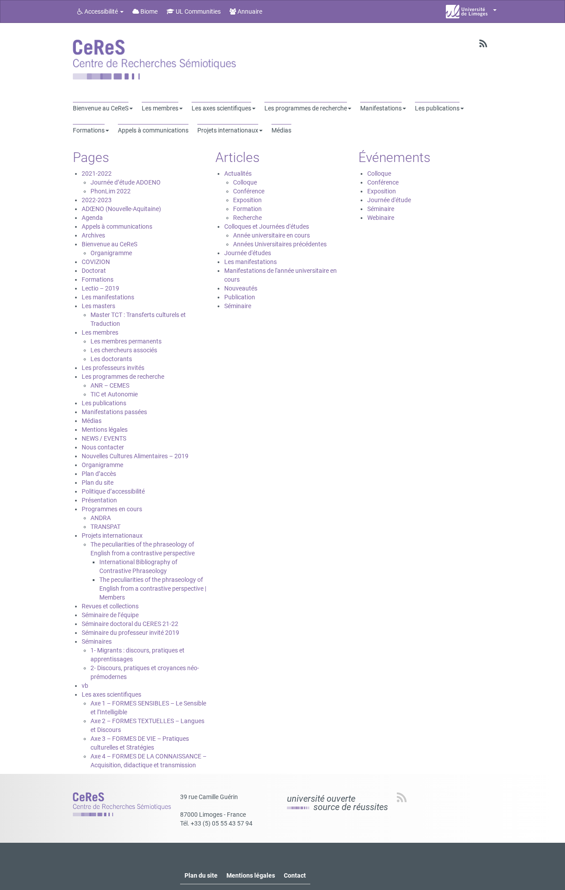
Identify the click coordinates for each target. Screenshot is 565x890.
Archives (93, 235)
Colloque (245, 182)
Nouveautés (240, 288)
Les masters (98, 305)
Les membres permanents (126, 341)
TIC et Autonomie (114, 394)
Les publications (104, 403)
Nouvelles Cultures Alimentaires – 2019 (135, 456)
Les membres (100, 332)
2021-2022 (97, 173)
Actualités (238, 173)
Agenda (92, 217)
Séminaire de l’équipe (110, 614)
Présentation (99, 500)
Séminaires (97, 641)
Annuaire (249, 11)
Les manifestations (108, 297)
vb (85, 685)
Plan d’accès (99, 473)
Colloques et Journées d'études (266, 226)
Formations (97, 279)
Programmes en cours (112, 509)
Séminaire (237, 305)
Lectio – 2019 (100, 288)
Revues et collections (110, 606)
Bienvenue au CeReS (109, 244)
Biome (148, 11)
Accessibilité (101, 11)
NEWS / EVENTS (104, 438)
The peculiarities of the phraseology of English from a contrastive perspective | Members (152, 588)
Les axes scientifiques (111, 694)
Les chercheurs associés (123, 350)
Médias (92, 420)
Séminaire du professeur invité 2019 (130, 632)
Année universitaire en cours (271, 235)
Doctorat (94, 270)
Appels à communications (117, 226)
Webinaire (380, 217)
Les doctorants (111, 358)
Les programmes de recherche (123, 376)
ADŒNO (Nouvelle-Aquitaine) (121, 208)
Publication (239, 297)
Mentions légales (105, 429)
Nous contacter (103, 447)
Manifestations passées (114, 411)
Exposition (247, 200)
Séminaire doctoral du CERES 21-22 (130, 623)
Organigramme (111, 252)
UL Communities (197, 11)
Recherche (247, 217)
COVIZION (96, 261)
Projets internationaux (112, 535)
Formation (247, 208)
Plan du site (97, 482)
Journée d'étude (389, 200)
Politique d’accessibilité (113, 491)
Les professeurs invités (113, 367)
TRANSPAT (105, 526)
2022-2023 (97, 200)
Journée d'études (247, 252)
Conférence (248, 191)
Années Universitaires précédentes (280, 244)
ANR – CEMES (109, 385)
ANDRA (100, 517)
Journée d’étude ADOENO (125, 182)
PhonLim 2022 (110, 191)
